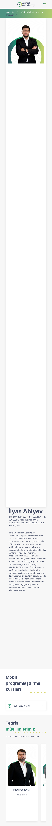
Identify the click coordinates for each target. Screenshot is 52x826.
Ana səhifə (10, 12)
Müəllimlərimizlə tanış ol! (30, 12)
